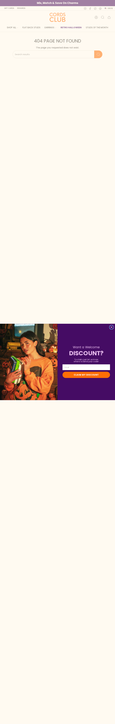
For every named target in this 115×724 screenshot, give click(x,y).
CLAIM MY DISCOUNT (86, 374)
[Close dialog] (112, 327)
